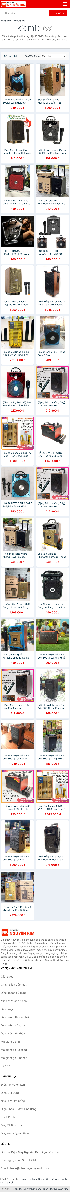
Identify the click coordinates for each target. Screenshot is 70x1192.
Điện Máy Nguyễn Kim (55, 1188)
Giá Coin (9, 1182)
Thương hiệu (20, 20)
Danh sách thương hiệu (15, 1017)
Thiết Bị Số (8, 1117)
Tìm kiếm (58, 13)
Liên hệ (5, 1066)
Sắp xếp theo (32, 56)
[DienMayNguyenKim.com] (18, 4)
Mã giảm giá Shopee (14, 1058)
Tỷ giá (22, 1179)
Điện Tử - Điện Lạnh (13, 1084)
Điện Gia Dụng (10, 1092)
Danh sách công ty (13, 1025)
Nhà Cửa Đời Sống (13, 1101)
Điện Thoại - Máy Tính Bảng (19, 1109)
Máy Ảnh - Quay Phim (15, 1133)
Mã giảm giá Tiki (11, 1041)
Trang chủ (6, 20)
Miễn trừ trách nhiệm (14, 1001)
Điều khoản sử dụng (14, 992)
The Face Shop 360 (38, 1179)
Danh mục (7, 1009)
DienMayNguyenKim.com (27, 1188)
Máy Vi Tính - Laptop (14, 1125)
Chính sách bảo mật (14, 984)
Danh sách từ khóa (13, 1033)
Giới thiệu (7, 976)
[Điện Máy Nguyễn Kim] (18, 932)
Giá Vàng (55, 1179)
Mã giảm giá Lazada (14, 1049)
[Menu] (65, 3)
